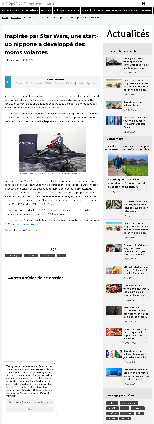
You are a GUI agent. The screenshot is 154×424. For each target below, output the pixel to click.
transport (30, 255)
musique (137, 408)
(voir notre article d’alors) (24, 223)
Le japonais (130, 10)
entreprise (47, 255)
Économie (73, 10)
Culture (98, 10)
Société (86, 10)
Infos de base (30, 10)
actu (124, 408)
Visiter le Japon (10, 10)
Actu (61, 255)
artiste (112, 418)
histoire (125, 418)
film (140, 413)
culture (112, 403)
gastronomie (129, 403)
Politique (59, 10)
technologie (13, 255)
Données (145, 10)
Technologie (13, 60)
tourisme (127, 413)
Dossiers (46, 10)
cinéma (113, 413)
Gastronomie (113, 10)
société (112, 408)
